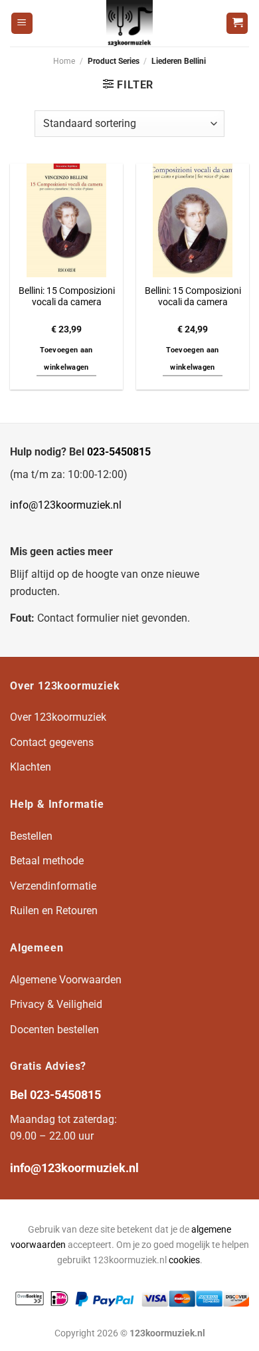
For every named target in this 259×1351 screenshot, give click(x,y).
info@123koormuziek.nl (66, 505)
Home (64, 61)
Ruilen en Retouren (54, 910)
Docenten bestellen (54, 1029)
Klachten (30, 767)
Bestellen (31, 836)
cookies (184, 1260)
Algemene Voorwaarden (66, 979)
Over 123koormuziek (58, 717)
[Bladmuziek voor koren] (129, 23)
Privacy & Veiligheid (56, 1004)
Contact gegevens (52, 742)
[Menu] (22, 24)
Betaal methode (47, 860)
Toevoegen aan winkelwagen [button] (66, 359)
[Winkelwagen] (237, 24)
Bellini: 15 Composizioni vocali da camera (67, 296)
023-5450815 (119, 451)
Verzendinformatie (53, 886)
